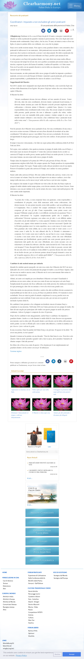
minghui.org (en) (8, 648)
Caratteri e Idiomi (34, 596)
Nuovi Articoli (32, 457)
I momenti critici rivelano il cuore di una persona (41, 471)
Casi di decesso (8, 581)
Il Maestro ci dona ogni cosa (41, 413)
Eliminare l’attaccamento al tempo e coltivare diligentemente (19, 415)
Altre (4, 610)
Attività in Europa (9, 599)
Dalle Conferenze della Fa (36, 578)
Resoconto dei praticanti (19, 15)
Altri (4, 589)
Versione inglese (16, 351)
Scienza (30, 615)
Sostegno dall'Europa (61, 578)
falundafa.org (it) (8, 643)
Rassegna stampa (8, 607)
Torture (5, 583)
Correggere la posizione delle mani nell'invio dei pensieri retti (62, 392)
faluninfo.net (7, 646)
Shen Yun (31, 620)
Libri (49, 447)
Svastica (31, 623)
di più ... (29, 478)
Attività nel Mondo (9, 602)
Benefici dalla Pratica (35, 581)
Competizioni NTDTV (35, 612)
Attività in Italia (8, 596)
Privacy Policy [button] (21, 655)
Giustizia (31, 636)
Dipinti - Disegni (33, 602)
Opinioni (31, 633)
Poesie (30, 610)
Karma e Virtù (32, 631)
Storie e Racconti (33, 604)
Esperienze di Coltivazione (37, 575)
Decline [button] (57, 654)
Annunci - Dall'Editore (35, 583)
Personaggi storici (34, 594)
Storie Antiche (33, 591)
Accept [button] (71, 654)
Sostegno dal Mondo (60, 575)
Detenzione (7, 586)
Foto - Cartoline (33, 599)
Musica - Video (33, 607)
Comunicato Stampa (10, 604)
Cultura (30, 617)
